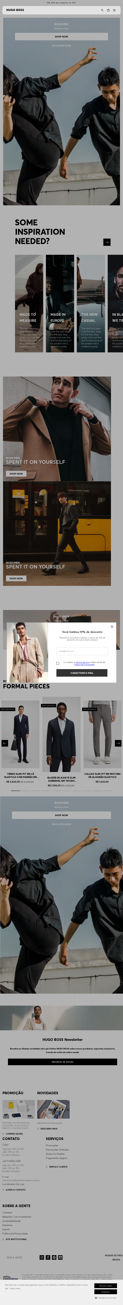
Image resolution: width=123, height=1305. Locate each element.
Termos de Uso (82, 662)
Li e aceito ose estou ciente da (84, 663)
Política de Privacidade (84, 664)
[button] (105, 1297)
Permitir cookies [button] (105, 1286)
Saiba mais (15, 1288)
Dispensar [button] (106, 1292)
